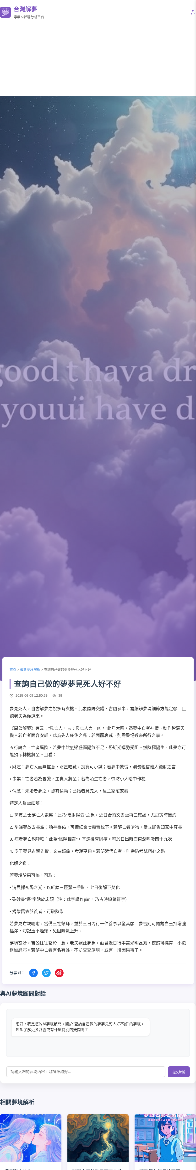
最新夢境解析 (30, 669)
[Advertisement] (98, 58)
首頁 (13, 669)
